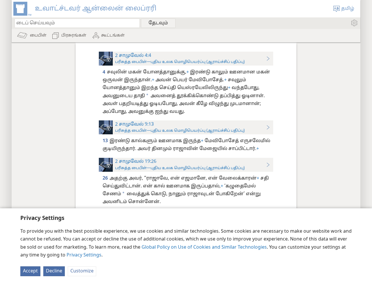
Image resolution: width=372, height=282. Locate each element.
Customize (82, 271)
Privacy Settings (84, 255)
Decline (54, 271)
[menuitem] (354, 23)
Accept (30, 271)
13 (105, 141)
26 (105, 178)
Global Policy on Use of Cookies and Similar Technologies (204, 247)
